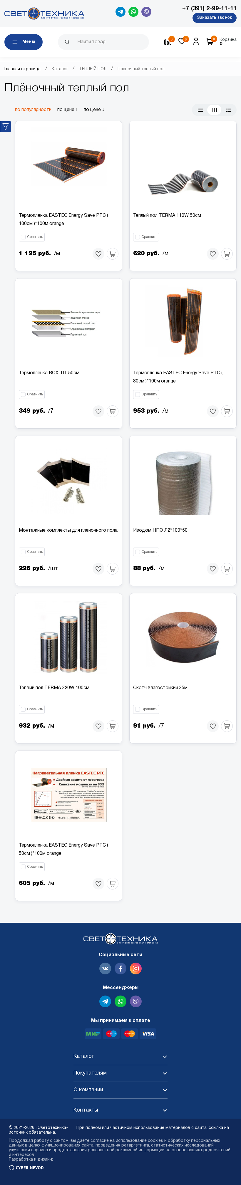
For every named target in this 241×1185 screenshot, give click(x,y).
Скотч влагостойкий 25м (160, 688)
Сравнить (35, 237)
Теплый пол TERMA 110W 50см (167, 216)
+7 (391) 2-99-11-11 (209, 8)
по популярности (33, 110)
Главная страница (22, 69)
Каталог (60, 69)
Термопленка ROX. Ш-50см (49, 373)
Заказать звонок (214, 18)
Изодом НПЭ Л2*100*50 (160, 530)
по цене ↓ (94, 110)
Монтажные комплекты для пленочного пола (68, 530)
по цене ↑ (67, 110)
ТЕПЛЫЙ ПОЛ (92, 69)
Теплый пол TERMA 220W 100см (54, 688)
